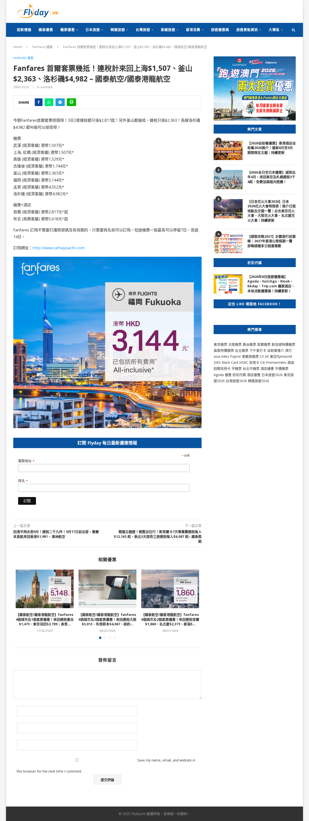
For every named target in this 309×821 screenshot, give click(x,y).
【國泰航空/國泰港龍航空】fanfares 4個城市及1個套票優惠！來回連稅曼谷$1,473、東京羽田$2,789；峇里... (45, 619)
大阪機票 (235, 344)
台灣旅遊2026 (236, 380)
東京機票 (220, 344)
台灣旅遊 (143, 29)
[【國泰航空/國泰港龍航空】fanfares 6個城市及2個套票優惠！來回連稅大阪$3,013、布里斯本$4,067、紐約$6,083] (107, 589)
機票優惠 (67, 29)
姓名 (23, 480)
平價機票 (281, 368)
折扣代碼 (239, 374)
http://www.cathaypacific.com (58, 247)
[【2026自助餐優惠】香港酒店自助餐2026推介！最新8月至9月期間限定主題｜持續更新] (228, 150)
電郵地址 (26, 461)
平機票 (237, 368)
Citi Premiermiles (273, 362)
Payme (236, 356)
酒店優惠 (267, 368)
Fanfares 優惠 (42, 47)
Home (17, 47)
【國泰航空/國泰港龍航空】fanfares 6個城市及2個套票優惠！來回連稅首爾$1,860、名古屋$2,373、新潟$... (170, 619)
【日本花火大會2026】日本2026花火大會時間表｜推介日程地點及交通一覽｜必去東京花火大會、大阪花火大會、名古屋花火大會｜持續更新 (271, 210)
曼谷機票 (249, 344)
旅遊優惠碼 (220, 29)
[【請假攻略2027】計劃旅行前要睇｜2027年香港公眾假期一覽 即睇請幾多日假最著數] (228, 243)
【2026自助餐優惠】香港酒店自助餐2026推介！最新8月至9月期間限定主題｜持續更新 (271, 148)
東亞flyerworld (281, 356)
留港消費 (193, 29)
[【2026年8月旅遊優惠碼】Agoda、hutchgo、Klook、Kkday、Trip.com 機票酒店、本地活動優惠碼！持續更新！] (228, 284)
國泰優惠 (46, 29)
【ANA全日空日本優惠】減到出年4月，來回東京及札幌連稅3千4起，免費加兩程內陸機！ (271, 177)
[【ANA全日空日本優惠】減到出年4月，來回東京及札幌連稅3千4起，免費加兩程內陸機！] (228, 179)
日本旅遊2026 (272, 374)
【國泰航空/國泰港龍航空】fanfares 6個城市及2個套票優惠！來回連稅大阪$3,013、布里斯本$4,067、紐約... (107, 619)
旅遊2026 (262, 380)
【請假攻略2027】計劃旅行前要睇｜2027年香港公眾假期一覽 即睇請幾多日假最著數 (271, 241)
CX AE (264, 356)
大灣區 (274, 29)
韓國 (251, 380)
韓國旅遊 (118, 29)
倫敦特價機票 (224, 350)
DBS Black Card (226, 362)
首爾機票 (264, 344)
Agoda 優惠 (223, 374)
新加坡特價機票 (283, 344)
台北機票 (241, 350)
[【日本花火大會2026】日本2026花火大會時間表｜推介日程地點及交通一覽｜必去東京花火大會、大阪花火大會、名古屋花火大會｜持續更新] (228, 208)
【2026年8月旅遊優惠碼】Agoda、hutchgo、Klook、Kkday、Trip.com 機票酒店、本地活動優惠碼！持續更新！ (271, 283)
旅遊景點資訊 (247, 29)
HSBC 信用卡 (249, 362)
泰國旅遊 (168, 29)
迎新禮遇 (24, 29)
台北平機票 (251, 368)
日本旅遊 (92, 29)
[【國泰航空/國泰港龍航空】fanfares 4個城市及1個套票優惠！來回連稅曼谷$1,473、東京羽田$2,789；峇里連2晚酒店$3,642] (45, 589)
